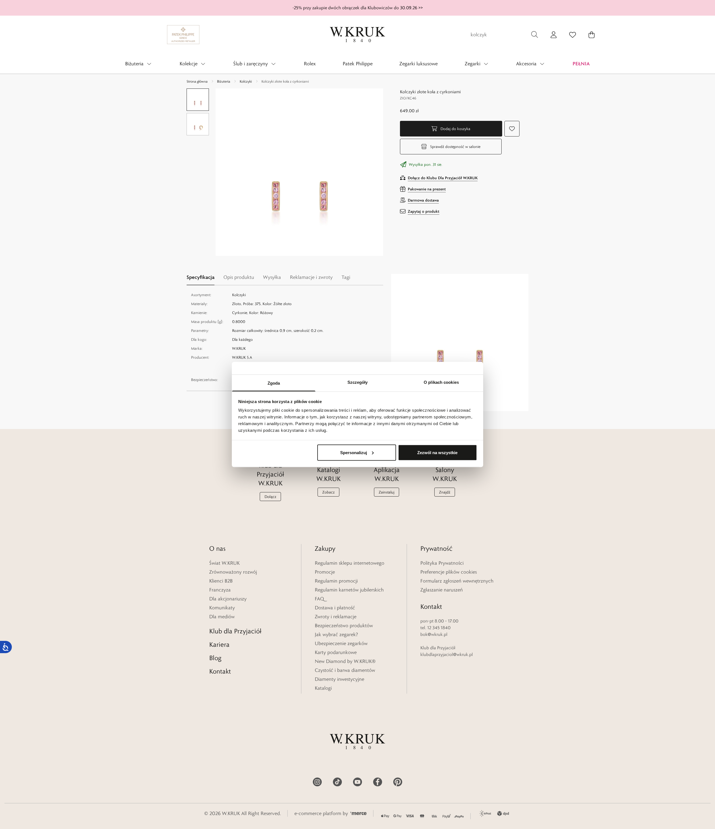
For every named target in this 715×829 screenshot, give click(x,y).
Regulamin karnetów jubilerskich (349, 590)
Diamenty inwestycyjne (339, 679)
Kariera (219, 644)
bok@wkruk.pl (433, 634)
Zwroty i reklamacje (335, 617)
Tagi (346, 277)
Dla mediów (222, 617)
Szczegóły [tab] (357, 382)
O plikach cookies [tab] (441, 382)
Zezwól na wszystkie (437, 452)
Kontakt (220, 671)
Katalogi (323, 688)
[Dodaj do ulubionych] (511, 128)
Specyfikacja (200, 277)
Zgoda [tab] (274, 383)
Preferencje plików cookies (448, 572)
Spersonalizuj (353, 452)
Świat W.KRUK (224, 563)
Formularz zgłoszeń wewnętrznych (457, 581)
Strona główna (197, 81)
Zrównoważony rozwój (233, 572)
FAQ (319, 599)
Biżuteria (223, 81)
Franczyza (220, 590)
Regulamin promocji (336, 581)
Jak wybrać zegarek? (336, 634)
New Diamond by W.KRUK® (345, 661)
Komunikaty (222, 608)
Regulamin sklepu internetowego (349, 563)
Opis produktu (238, 277)
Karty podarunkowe (336, 652)
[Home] (357, 34)
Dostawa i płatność (335, 608)
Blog (215, 658)
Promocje (325, 572)
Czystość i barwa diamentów (345, 670)
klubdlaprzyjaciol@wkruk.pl (446, 654)
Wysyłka (272, 277)
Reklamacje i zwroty (311, 277)
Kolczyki (246, 81)
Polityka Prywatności (442, 563)
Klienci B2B (221, 581)
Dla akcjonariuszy (228, 599)
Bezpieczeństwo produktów (344, 625)
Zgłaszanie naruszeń (441, 590)
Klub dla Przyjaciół (235, 631)
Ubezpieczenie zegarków (341, 643)
